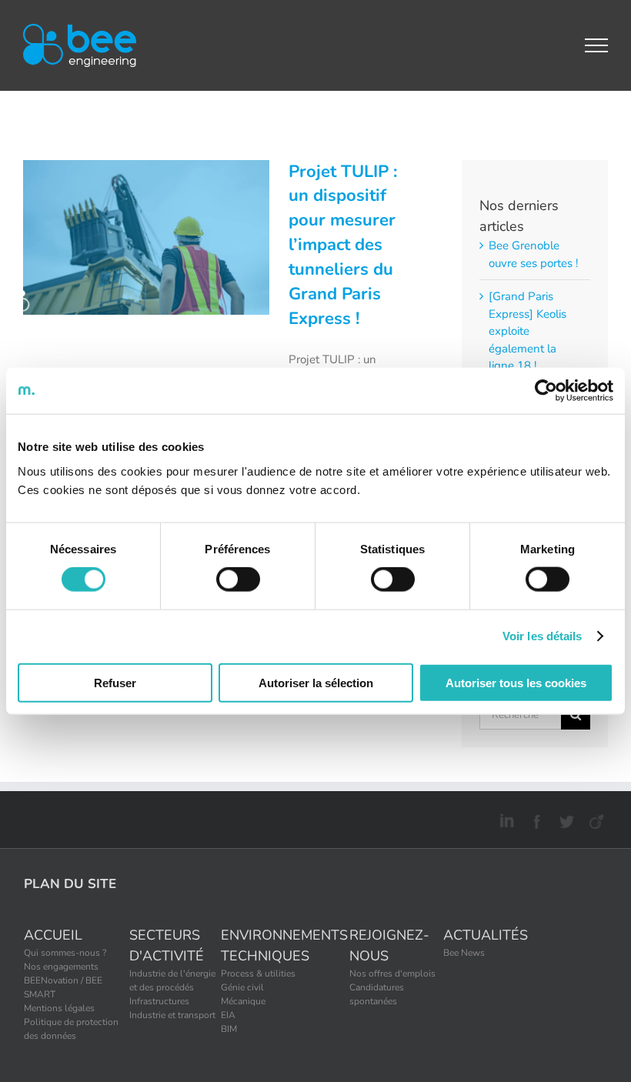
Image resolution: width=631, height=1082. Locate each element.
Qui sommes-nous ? (65, 953)
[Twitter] (564, 819)
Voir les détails (542, 636)
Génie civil (242, 987)
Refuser (115, 682)
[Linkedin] (504, 819)
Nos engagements (61, 966)
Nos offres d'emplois (392, 973)
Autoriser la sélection (316, 682)
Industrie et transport (172, 1015)
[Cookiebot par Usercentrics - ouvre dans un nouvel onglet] (546, 390)
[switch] (238, 579)
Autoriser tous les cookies (516, 682)
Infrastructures (159, 1001)
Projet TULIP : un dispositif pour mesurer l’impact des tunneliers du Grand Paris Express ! (343, 245)
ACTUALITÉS (485, 935)
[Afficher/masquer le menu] (597, 45)
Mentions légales (59, 1008)
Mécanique (243, 1001)
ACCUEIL (53, 935)
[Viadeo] (594, 819)
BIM (229, 1029)
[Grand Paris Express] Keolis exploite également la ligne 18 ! (527, 331)
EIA (228, 1015)
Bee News (464, 953)
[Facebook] (534, 819)
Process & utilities (258, 973)
